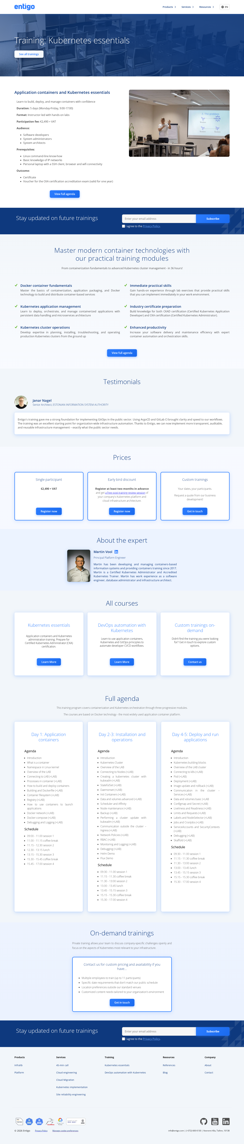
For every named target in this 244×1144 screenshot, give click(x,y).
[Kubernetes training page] (39, 1121)
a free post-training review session (125, 493)
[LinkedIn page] (226, 1121)
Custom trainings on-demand (195, 627)
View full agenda (64, 194)
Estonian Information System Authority (80, 405)
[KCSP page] (29, 1121)
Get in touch (195, 511)
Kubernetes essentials (49, 625)
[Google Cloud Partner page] (60, 1121)
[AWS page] (19, 1121)
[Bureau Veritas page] (76, 1121)
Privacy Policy (151, 226)
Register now (49, 511)
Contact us (195, 662)
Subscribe (212, 219)
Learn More (48, 662)
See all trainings (29, 54)
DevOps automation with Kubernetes (122, 627)
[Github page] (203, 1121)
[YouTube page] (214, 1121)
